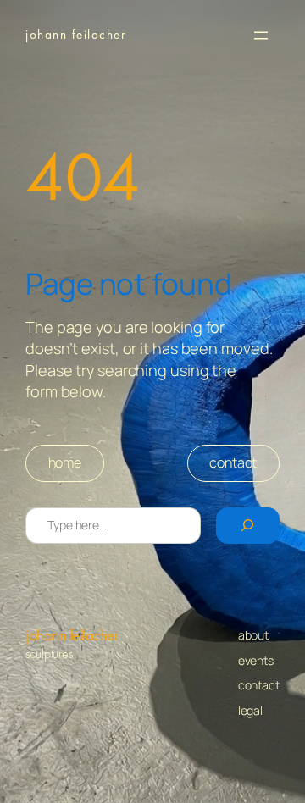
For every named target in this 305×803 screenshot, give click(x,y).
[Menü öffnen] (261, 35)
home (65, 462)
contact (233, 462)
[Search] (248, 525)
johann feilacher (76, 34)
